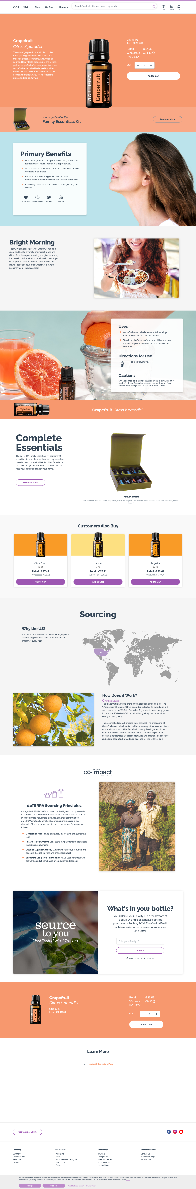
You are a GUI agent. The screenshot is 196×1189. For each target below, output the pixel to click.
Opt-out (53, 1186)
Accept (30, 1186)
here (128, 1180)
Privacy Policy (91, 1186)
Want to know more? (76, 1186)
